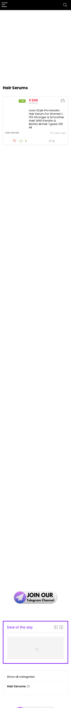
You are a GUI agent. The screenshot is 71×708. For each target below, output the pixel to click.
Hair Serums (12, 132)
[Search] (65, 5)
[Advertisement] (35, 45)
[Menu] (4, 5)
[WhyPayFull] (63, 101)
